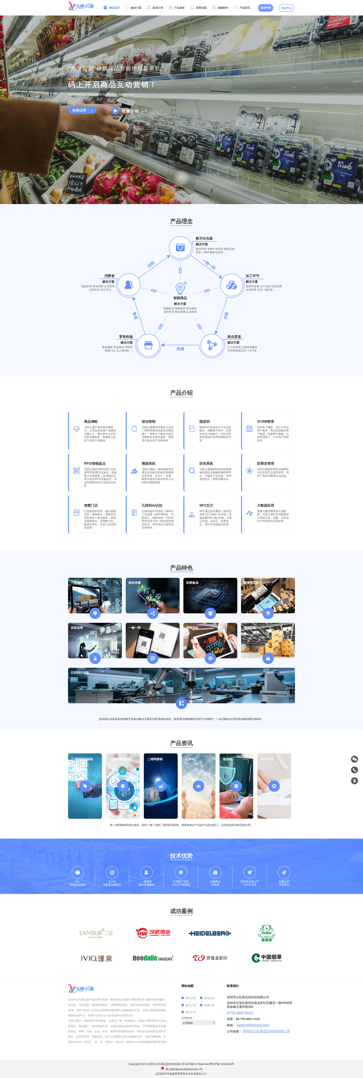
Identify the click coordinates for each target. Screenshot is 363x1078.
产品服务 (179, 7)
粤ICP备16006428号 (222, 1064)
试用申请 (265, 7)
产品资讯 (245, 7)
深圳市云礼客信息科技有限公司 (266, 1030)
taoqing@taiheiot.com (253, 1024)
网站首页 (114, 7)
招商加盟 (201, 7)
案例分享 (158, 7)
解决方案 (136, 7)
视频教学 (223, 7)
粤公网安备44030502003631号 (183, 1069)
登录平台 (286, 8)
